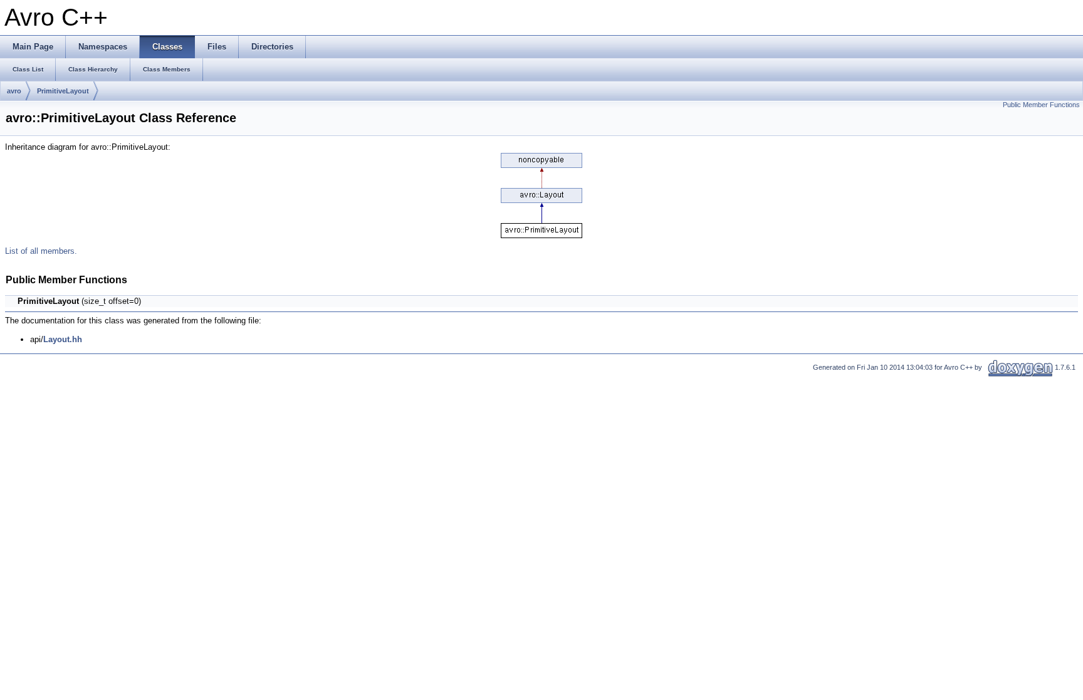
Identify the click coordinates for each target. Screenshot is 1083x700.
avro (14, 91)
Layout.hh (62, 339)
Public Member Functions (1041, 104)
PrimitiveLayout (63, 91)
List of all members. (41, 251)
